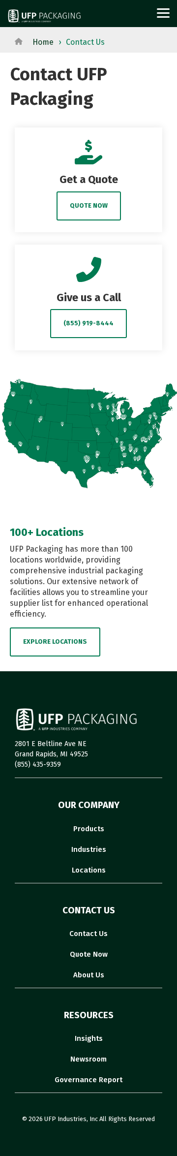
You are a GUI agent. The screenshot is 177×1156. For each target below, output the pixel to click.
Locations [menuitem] (89, 870)
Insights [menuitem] (89, 1038)
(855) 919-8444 (88, 323)
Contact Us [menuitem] (88, 933)
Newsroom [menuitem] (88, 1059)
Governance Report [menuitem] (88, 1079)
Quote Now (89, 205)
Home (43, 42)
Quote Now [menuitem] (89, 954)
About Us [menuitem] (88, 974)
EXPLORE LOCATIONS (55, 641)
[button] (163, 12)
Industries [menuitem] (88, 849)
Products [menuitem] (88, 828)
